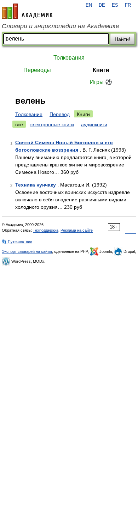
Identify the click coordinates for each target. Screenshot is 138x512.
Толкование (28, 114)
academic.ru (27, 11)
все (19, 124)
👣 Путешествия (17, 241)
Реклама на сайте (77, 230)
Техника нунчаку (35, 185)
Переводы (37, 70)
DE (102, 5)
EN (89, 5)
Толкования (69, 58)
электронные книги (52, 124)
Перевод (60, 114)
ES (115, 5)
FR (128, 5)
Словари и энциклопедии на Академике (60, 26)
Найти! (122, 39)
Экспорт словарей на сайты (27, 251)
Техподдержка (45, 230)
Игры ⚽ (101, 82)
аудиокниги (94, 124)
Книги (101, 70)
